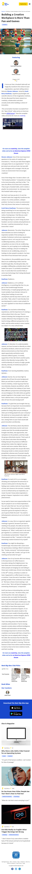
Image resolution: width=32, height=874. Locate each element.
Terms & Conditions (11, 863)
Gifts (11, 861)
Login (24, 863)
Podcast (14, 861)
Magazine (3, 11)
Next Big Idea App (5, 861)
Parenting (5, 834)
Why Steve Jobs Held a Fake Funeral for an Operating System (15, 752)
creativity (22, 116)
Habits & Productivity (7, 796)
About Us (27, 861)
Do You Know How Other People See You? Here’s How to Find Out (15, 792)
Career (4, 756)
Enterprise (22, 861)
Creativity (5, 24)
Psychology (16, 796)
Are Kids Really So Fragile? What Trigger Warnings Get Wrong (14, 830)
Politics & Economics (13, 834)
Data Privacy (18, 863)
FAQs (18, 861)
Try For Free (23, 4)
